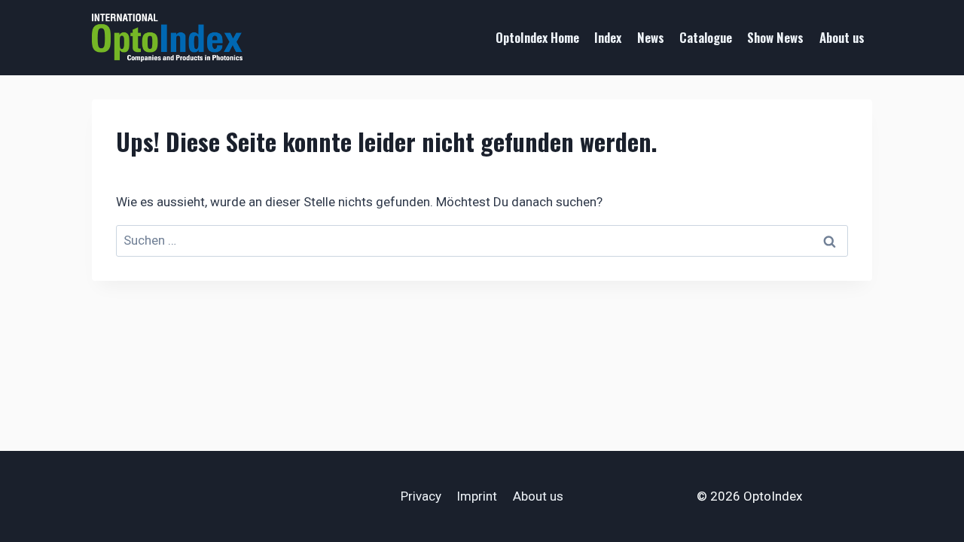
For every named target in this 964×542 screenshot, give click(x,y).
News (650, 37)
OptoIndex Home (537, 37)
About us (842, 37)
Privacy (421, 496)
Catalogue (705, 37)
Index (607, 37)
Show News (775, 37)
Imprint (476, 496)
